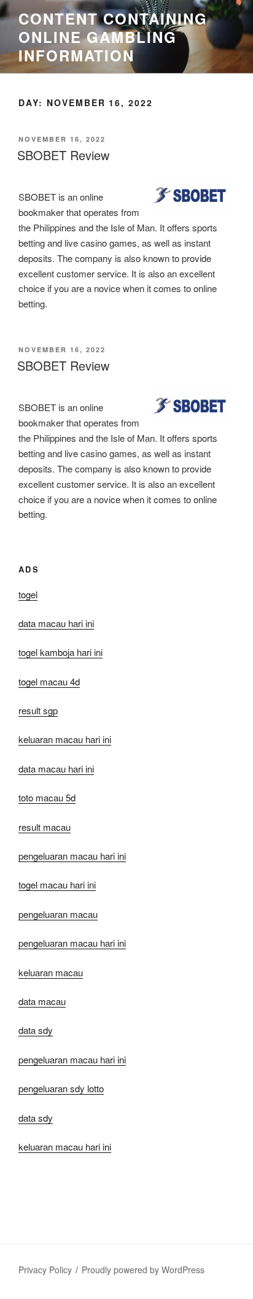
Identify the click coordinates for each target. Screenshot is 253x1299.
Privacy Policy (45, 1269)
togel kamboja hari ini (60, 652)
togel (27, 594)
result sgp (38, 710)
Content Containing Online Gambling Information (113, 37)
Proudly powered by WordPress (143, 1269)
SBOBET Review (63, 155)
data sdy (35, 1117)
